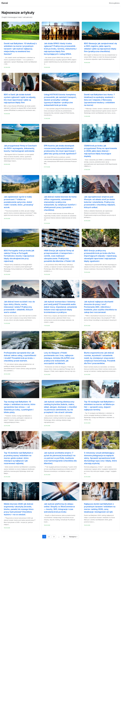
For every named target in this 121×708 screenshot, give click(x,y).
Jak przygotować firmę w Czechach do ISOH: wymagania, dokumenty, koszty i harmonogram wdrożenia (20, 148)
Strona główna (114, 3)
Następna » (73, 537)
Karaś (5, 3)
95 (64, 537)
